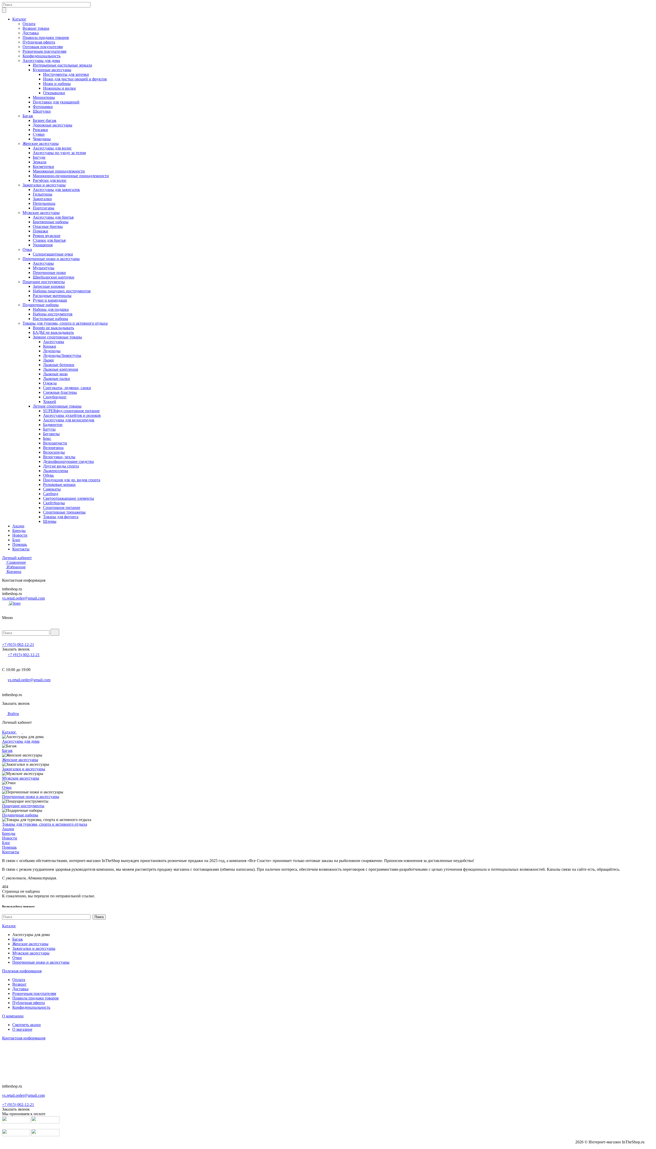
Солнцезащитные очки (53, 254)
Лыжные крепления (60, 369)
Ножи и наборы (57, 83)
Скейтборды (54, 503)
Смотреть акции (26, 1025)
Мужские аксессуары (41, 212)
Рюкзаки (40, 129)
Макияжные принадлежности (59, 171)
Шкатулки (42, 111)
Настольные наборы (50, 318)
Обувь (48, 475)
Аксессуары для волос (52, 148)
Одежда (50, 383)
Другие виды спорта (61, 466)
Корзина (14, 571)
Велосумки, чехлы (59, 457)
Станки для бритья (49, 240)
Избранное (16, 567)
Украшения (43, 245)
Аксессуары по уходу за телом (59, 153)
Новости (19, 535)
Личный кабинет (17, 558)
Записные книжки (49, 286)
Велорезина (53, 447)
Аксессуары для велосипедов (68, 420)
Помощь (19, 544)
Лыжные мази (55, 374)
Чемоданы (42, 139)
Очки (27, 249)
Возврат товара (36, 28)
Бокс (47, 438)
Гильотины (42, 194)
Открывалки (54, 93)
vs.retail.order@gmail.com (23, 598)
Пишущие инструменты (44, 282)
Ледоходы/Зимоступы (62, 355)
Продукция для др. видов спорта (71, 480)
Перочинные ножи (49, 272)
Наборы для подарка (51, 309)
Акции (18, 526)
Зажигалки (42, 199)
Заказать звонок (16, 649)
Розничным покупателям (44, 51)
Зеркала (39, 162)
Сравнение (16, 562)
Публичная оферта (39, 42)
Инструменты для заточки (66, 74)
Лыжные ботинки (58, 365)
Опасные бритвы (48, 226)
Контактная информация (23, 1038)
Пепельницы (44, 203)
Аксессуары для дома (41, 60)
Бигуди (39, 157)
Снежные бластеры (60, 392)
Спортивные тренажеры (64, 512)
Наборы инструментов (53, 314)
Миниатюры (44, 97)
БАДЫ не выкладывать (53, 332)
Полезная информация (22, 971)
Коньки (49, 346)
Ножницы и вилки (59, 88)
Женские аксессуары (41, 143)
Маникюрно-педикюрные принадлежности (71, 176)
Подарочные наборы (41, 305)
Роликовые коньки (59, 484)
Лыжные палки (56, 378)
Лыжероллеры (55, 471)
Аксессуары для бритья (53, 217)
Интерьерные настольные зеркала (62, 65)
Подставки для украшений (56, 102)
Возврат (19, 984)
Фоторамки (43, 106)
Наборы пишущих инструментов (62, 291)
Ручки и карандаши (50, 300)
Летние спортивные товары (57, 406)
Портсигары (43, 208)
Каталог (19, 19)
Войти (13, 713)
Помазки (40, 231)
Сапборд (50, 494)
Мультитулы (43, 268)
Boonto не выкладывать (53, 328)
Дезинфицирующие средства (68, 461)
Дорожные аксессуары (52, 125)
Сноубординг (55, 397)
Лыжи (48, 360)
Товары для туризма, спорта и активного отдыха (65, 323)
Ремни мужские (46, 235)
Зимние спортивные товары (57, 337)
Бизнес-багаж (44, 120)
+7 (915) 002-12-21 (18, 644)
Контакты (20, 549)
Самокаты (52, 489)
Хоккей (49, 401)
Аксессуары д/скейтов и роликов (72, 415)
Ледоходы (51, 351)
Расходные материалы (52, 295)
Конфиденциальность (41, 56)
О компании (13, 1016)
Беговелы (51, 434)
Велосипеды (54, 452)
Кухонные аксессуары (52, 70)
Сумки (39, 134)
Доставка (31, 33)
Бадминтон (53, 424)
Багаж (28, 116)
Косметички (43, 166)
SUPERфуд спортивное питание (71, 411)
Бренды (19, 530)
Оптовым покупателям (43, 47)
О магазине (22, 1029)
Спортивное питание (61, 507)
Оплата (29, 24)
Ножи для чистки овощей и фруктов (75, 79)
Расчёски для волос (50, 180)
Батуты (49, 429)
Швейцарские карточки (53, 277)
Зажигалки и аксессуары (44, 185)
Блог (16, 540)
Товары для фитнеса (60, 517)
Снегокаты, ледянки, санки (67, 388)
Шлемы (49, 521)
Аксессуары (43, 263)
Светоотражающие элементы (68, 498)
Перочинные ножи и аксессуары (51, 259)
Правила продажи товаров (46, 37)
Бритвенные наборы (50, 222)
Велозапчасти (55, 443)
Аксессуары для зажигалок (56, 189)
